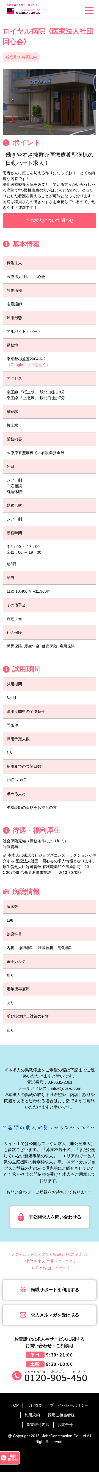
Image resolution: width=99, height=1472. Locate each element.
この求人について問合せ (49, 220)
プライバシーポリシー (69, 1405)
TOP (15, 1405)
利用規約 (32, 1415)
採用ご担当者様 (61, 1415)
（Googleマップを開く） (28, 364)
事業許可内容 (38, 1424)
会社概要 (34, 1405)
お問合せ (65, 1424)
